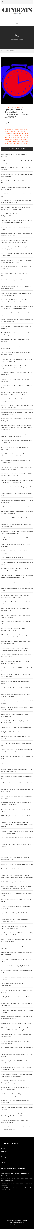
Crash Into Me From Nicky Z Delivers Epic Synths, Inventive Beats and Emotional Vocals (16, 468)
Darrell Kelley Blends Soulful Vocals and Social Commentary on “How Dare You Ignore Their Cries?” (17, 301)
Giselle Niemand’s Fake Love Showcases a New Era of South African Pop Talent (16, 461)
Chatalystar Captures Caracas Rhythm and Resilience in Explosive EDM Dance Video (16, 294)
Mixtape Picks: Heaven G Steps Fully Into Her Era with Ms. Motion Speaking (16, 347)
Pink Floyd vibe (24, 141)
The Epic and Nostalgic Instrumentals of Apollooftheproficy (12, 984)
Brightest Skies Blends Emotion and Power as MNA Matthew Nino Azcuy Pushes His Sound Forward (14, 393)
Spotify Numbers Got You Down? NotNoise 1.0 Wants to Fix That (16, 623)
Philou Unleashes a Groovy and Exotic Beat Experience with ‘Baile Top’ (17, 589)
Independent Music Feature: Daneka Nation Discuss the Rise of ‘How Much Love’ (17, 254)
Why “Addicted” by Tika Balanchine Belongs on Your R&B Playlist (16, 810)
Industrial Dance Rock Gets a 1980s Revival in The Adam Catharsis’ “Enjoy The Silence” (16, 803)
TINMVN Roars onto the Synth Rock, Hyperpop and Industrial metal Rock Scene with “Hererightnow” (14, 649)
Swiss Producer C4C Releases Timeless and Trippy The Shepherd (15, 737)
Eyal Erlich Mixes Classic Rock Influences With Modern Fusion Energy (15, 545)
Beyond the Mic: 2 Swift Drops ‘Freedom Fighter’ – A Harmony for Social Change (14, 1082)
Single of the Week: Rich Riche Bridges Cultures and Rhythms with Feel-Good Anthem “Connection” (14, 241)
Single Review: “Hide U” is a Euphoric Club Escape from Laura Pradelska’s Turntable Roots (15, 764)
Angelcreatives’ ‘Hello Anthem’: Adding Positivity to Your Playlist (16, 960)
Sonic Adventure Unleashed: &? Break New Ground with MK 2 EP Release (17, 1011)
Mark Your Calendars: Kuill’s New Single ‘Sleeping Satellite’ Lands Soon (16, 870)
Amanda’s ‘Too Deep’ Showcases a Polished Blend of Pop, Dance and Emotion (16, 188)
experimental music (13, 135)
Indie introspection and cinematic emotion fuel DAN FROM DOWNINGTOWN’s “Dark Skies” (16, 475)
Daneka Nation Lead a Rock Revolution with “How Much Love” (16, 314)
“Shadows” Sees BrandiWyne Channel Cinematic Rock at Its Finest (17, 281)
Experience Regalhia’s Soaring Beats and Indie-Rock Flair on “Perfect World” (17, 501)
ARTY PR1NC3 (8, 125)
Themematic (24, 1225)
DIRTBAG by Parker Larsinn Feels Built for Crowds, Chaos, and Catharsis (16, 268)
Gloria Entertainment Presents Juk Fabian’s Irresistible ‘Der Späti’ (17, 669)
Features (3, 1160)
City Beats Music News (10, 107)
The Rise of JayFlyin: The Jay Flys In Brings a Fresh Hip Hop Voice (16, 494)
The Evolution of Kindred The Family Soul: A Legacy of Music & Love (17, 839)
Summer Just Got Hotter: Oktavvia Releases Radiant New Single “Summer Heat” (16, 675)
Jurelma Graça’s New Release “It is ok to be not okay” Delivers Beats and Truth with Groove (15, 596)
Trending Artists (5, 1157)
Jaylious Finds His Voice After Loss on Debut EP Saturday (16, 727)
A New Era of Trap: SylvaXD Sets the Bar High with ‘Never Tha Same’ (16, 845)
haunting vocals (9, 137)
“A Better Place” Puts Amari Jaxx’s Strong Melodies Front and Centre (16, 168)
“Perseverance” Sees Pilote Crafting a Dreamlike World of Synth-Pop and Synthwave (16, 234)
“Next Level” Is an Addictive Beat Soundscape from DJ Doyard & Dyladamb (15, 609)
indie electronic (18, 137)
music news (22, 139)
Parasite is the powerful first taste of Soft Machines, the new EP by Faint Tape (16, 519)
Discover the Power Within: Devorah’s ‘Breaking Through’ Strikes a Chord (16, 1101)
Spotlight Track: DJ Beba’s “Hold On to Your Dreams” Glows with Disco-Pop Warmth (17, 320)
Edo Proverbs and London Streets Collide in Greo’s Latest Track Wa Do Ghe (16, 442)
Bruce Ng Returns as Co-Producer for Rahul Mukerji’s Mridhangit (15, 155)
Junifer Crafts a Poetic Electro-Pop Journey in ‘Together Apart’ (16, 603)
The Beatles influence (10, 143)
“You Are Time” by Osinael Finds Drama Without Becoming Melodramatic (16, 182)
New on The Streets (6, 1154)
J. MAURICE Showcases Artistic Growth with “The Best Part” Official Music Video (17, 175)
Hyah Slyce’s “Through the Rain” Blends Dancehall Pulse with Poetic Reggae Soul (16, 642)
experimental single (23, 135)
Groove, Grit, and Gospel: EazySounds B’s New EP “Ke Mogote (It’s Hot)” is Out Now (15, 629)
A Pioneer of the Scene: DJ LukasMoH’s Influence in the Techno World (15, 907)
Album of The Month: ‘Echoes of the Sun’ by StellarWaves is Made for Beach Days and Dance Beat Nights (17, 576)
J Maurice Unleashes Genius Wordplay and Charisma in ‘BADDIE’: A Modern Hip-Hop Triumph (15, 1095)
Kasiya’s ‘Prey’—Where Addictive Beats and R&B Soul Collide (17, 864)
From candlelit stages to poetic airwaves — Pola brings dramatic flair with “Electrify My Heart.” (16, 583)
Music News (4, 1148)
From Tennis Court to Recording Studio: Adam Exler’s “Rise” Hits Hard (17, 702)
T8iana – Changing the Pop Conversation (12, 557)
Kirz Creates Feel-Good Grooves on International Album (16, 507)
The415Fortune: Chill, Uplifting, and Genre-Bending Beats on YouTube (16, 552)
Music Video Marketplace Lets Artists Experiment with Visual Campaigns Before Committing (15, 334)
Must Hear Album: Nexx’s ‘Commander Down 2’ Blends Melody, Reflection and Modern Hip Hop (15, 208)
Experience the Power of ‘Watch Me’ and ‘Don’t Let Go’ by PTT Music (16, 894)
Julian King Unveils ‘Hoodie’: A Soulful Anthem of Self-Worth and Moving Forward (15, 1088)
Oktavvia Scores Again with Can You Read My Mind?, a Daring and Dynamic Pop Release (17, 512)
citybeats (9, 121)
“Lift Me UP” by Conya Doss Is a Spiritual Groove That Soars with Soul (16, 817)
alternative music (15, 123)
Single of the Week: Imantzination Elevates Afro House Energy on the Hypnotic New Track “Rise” (16, 367)
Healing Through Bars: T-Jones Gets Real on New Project (16, 732)
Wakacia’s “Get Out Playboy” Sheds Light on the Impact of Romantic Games (16, 1004)
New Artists (4, 1151)
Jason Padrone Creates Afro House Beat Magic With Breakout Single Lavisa (15, 539)
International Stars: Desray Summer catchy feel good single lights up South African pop (17, 406)
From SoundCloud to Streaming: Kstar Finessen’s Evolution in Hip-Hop (17, 978)
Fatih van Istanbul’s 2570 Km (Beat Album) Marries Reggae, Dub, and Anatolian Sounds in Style (17, 532)
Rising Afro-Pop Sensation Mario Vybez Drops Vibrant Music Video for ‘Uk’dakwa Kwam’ (17, 1049)
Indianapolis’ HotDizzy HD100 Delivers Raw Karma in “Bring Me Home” (17, 991)
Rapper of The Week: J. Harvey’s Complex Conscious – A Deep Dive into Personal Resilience (15, 914)
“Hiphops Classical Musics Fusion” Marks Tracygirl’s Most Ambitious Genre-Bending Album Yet (16, 435)
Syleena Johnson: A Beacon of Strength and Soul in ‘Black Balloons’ (16, 1055)
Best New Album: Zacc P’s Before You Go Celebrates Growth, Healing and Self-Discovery (17, 215)
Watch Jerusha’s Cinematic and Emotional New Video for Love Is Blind (16, 448)
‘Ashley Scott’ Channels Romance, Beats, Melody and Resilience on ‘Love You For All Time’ (15, 636)
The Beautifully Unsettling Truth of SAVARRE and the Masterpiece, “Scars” (15, 354)
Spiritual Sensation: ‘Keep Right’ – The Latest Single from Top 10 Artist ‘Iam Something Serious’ (16, 1075)
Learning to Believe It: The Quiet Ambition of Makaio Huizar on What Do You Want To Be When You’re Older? (17, 307)
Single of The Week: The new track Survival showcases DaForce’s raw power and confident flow (15, 455)
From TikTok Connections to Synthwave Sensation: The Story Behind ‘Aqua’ (16, 1035)
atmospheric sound (16, 125)
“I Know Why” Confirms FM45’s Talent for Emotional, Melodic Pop (15, 340)
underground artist (22, 143)
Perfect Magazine (15, 1225)
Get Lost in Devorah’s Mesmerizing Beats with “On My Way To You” (16, 971)
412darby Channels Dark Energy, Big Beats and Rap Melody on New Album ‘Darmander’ (16, 751)
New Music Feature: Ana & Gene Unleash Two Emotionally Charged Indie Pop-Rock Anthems (16, 261)
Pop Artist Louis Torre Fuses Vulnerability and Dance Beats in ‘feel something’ (16, 953)
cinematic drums (20, 127)
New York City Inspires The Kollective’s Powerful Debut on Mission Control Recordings (16, 770)
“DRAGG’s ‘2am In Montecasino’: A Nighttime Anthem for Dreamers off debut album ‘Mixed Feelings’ (16, 1029)
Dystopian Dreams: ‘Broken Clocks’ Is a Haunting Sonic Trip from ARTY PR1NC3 (17, 113)
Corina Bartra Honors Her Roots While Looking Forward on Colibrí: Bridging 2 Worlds (16, 248)
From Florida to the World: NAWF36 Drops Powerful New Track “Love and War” (16, 525)
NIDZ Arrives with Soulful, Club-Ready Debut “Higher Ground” (15, 682)
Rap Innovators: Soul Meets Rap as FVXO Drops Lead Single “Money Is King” (16, 373)
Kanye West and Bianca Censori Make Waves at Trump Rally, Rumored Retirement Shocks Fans (17, 934)
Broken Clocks (12, 127)
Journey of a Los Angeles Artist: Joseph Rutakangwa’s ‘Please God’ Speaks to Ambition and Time (15, 1115)
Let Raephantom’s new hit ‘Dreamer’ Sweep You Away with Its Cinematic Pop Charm (16, 1068)
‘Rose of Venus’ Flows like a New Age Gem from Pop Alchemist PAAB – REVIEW (15, 920)
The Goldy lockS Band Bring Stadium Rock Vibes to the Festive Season (15, 380)
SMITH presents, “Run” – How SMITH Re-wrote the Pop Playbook (16, 1062)
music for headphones (13, 139)
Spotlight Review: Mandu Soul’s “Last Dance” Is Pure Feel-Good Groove (16, 327)
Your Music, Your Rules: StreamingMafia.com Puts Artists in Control (16, 784)
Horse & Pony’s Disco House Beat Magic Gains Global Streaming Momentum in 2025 (15, 570)
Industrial (21, 107)
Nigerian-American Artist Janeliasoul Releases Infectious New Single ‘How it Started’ (16, 1018)
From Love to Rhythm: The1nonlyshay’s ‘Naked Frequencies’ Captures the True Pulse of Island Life (17, 481)
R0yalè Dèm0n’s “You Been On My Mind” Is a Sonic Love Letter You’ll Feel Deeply (15, 616)
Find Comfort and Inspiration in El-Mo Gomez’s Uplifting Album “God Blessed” (16, 1042)
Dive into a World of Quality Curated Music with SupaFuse (16, 1023)
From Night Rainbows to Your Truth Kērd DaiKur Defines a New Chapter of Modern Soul (16, 387)
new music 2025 (16, 141)
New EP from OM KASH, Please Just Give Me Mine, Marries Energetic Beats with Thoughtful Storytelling (16, 887)
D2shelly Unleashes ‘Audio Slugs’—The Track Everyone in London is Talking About (16, 940)
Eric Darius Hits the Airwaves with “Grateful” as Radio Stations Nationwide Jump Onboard (15, 927)
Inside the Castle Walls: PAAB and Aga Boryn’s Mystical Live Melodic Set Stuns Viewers (16, 488)
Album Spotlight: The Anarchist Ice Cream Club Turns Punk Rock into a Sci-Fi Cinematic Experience (17, 221)
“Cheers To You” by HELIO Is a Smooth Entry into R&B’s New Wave (17, 757)
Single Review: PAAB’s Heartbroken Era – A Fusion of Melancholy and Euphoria (15, 858)
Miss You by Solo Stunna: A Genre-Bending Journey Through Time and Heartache (17, 708)
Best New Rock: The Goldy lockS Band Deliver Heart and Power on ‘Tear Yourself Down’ (16, 201)
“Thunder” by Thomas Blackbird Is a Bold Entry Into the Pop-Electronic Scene (16, 656)
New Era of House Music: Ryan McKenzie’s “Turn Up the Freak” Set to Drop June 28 (15, 695)
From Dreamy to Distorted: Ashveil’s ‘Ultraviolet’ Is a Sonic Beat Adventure (16, 689)
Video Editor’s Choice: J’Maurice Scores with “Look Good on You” (16, 195)
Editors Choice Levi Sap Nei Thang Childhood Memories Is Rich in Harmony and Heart (16, 360)
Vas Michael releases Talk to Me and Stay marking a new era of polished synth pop (17, 413)
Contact (3, 1162)
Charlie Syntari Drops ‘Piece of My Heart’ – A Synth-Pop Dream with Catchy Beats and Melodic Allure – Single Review (17, 876)
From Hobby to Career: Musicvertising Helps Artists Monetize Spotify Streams (14, 722)
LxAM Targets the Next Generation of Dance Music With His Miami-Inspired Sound (17, 162)
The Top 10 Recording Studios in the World (12, 882)
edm (17, 107)
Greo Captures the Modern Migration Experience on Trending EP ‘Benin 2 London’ (14, 400)
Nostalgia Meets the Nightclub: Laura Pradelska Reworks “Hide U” (16, 777)
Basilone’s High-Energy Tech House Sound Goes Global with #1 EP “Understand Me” (17, 852)
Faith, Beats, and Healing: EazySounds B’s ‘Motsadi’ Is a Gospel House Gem (15, 715)
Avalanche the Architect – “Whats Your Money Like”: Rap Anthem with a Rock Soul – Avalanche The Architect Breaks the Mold (17, 824)
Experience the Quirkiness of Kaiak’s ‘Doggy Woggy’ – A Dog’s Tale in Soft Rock (15, 1121)
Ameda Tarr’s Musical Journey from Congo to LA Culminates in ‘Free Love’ (17, 1108)
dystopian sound (15, 131)
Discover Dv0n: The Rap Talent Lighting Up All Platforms (16, 966)
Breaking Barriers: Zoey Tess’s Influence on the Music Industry (15, 998)
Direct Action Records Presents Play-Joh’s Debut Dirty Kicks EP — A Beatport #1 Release (17, 832)
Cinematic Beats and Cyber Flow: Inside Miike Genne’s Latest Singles (17, 563)
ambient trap (23, 123)
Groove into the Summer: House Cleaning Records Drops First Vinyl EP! (16, 947)
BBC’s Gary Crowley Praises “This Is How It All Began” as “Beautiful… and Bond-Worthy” (16, 662)
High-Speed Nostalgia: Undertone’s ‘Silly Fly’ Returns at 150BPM (16, 901)
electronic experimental (16, 133)
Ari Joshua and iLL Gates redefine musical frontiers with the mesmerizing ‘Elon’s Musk (17, 1128)
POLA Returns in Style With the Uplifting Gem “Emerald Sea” (16, 744)
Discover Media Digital (15, 129)
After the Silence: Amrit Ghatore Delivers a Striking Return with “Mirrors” (16, 797)
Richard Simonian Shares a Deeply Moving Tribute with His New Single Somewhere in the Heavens (16, 420)
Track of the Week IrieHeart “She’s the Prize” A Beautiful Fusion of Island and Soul (16, 287)
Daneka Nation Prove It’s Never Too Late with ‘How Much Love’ (16, 274)
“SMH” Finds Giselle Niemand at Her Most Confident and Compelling (16, 228)
